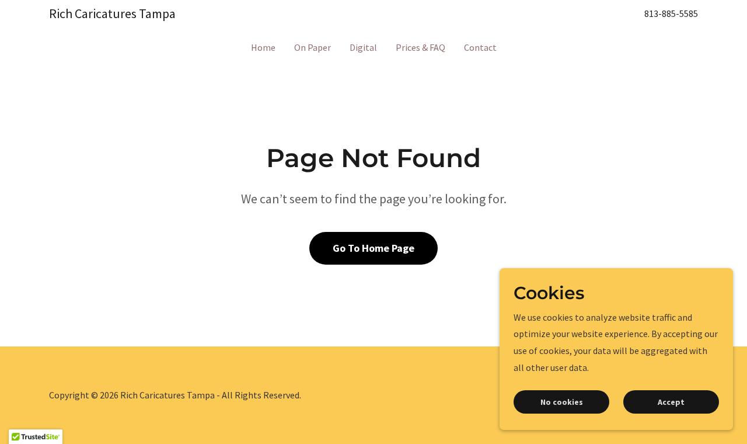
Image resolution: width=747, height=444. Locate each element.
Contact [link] (480, 47)
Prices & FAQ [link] (420, 47)
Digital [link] (363, 47)
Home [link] (263, 47)
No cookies (561, 402)
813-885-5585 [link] (671, 13)
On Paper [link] (312, 47)
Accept (671, 402)
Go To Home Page (373, 248)
